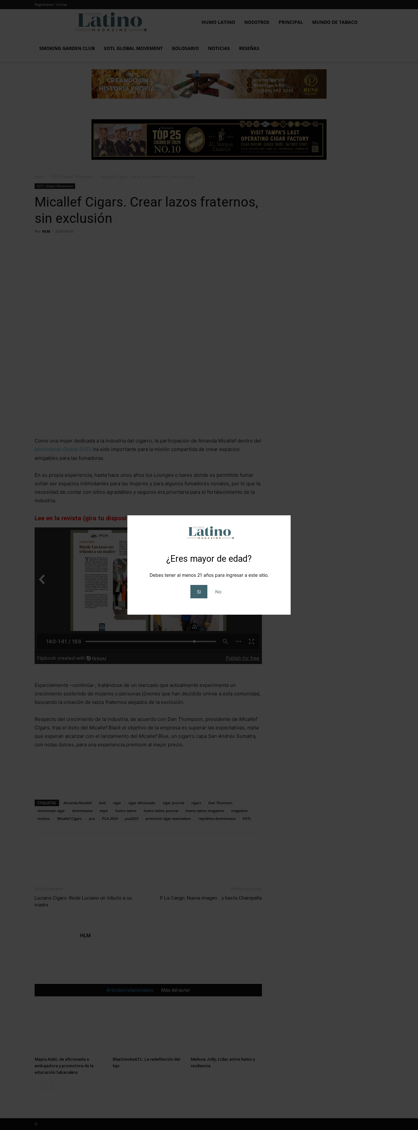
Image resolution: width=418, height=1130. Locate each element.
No (218, 591)
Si (199, 591)
